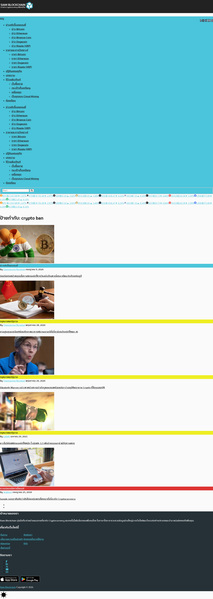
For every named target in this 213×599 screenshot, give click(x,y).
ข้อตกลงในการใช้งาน (34, 539)
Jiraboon (7, 492)
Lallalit (6, 436)
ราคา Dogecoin (20, 63)
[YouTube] (7, 569)
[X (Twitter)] (7, 566)
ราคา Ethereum (20, 59)
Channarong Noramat (14, 269)
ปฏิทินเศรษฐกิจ (14, 71)
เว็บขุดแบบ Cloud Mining (25, 96)
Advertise (5, 543)
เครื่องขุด (16, 92)
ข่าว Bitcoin (18, 29)
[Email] (7, 572)
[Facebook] (6, 561)
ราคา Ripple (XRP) (22, 67)
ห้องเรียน (11, 101)
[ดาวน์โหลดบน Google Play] (30, 579)
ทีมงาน (3, 535)
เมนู (2, 18)
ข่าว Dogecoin (19, 42)
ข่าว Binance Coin (21, 38)
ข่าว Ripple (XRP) (21, 46)
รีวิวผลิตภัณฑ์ (13, 80)
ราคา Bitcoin (19, 54)
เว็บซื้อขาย (17, 84)
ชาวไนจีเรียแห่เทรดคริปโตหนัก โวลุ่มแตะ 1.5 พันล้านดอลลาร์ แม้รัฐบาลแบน (37, 443)
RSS (26, 543)
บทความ (10, 75)
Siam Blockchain (8, 587)
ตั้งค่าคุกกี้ (5, 548)
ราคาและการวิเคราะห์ (17, 50)
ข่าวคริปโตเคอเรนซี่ (16, 25)
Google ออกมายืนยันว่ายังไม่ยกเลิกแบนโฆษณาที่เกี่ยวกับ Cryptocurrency (37, 499)
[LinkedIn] (7, 564)
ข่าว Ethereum (20, 33)
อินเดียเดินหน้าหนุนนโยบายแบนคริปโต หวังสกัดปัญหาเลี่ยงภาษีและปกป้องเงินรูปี (41, 276)
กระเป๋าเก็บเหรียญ (21, 88)
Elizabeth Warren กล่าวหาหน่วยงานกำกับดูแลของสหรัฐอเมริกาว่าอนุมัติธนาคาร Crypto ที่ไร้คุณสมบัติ (52, 388)
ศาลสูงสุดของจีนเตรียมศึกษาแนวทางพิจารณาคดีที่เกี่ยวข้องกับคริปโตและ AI (39, 332)
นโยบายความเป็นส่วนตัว (11, 539)
